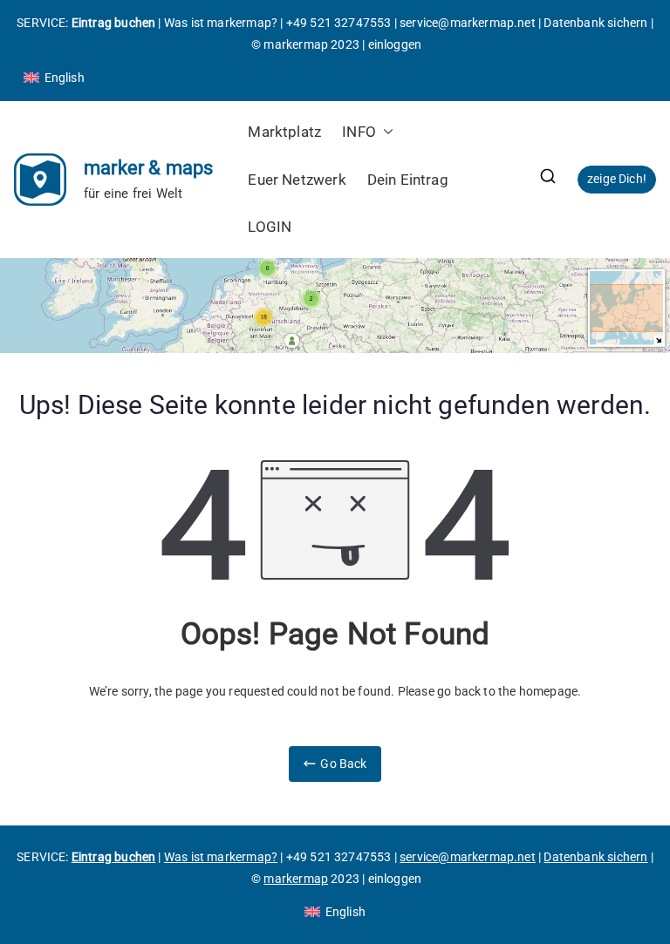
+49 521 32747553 (339, 23)
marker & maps (148, 168)
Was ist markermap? (220, 23)
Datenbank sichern (595, 23)
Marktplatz (284, 131)
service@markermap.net (468, 23)
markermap (295, 44)
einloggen (395, 44)
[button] (384, 132)
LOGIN (269, 226)
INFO (359, 131)
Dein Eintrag (407, 179)
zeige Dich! (616, 179)
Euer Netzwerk (296, 179)
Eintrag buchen (114, 23)
